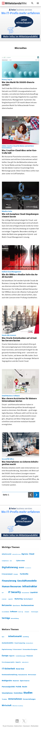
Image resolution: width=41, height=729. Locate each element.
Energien (16, 574)
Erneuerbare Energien (30, 649)
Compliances (5, 561)
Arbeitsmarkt (15, 636)
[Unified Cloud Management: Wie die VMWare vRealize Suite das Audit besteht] (20, 257)
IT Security (14, 592)
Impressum (26, 726)
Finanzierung (9, 581)
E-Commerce (28, 567)
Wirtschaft (6, 705)
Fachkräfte (24, 574)
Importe (18, 662)
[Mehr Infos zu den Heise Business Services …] (20, 24)
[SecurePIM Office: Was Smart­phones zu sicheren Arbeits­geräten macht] (20, 444)
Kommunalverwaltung (9, 675)
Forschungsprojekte (8, 662)
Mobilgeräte (7, 680)
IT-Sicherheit (8, 668)
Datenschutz (29, 643)
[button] (32, 3)
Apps (3, 636)
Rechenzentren (27, 605)
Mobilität (16, 681)
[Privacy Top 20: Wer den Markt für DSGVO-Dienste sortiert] (20, 67)
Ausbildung (26, 636)
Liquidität (34, 592)
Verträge (6, 618)
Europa (5, 655)
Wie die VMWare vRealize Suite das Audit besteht (20, 275)
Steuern (27, 612)
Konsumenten (25, 592)
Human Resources (11, 586)
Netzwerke (7, 605)
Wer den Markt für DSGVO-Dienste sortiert (18, 82)
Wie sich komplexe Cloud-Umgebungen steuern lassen (20, 214)
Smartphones (7, 693)
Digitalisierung (10, 567)
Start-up (20, 612)
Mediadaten (34, 726)
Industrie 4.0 (25, 662)
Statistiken (18, 693)
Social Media (5, 612)
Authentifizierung (16, 554)
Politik (18, 686)
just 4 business (8, 726)
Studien (27, 693)
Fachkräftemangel (21, 656)
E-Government (7, 574)
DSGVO (21, 567)
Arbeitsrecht (6, 554)
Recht (24, 686)
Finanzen (29, 656)
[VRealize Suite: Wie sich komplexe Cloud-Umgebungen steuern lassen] (20, 196)
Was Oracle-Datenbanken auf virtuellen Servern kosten (19, 338)
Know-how (20, 669)
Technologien (34, 612)
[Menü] (38, 3)
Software (13, 611)
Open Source (16, 605)
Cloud (31, 554)
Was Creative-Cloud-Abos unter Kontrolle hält (19, 149)
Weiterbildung (15, 618)
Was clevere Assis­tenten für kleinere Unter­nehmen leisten (19, 399)
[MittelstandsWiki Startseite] (13, 3)
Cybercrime (20, 560)
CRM (11, 560)
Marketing (19, 599)
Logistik (10, 599)
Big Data (25, 554)
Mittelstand (32, 675)
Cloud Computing (19, 643)
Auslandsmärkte (7, 643)
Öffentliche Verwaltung (17, 705)
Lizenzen (4, 599)
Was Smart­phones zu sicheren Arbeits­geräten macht (20, 462)
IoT (3, 592)
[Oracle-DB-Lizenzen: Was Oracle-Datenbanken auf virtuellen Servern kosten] (20, 319)
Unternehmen (15, 699)
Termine (4, 699)
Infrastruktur (29, 586)
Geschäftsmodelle (27, 581)
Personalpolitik (8, 686)
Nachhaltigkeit (28, 599)
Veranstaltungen (29, 699)
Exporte (11, 656)
